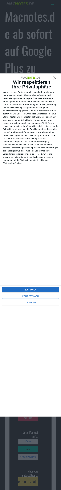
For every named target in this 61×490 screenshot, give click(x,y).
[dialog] (30, 245)
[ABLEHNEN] (55, 78)
